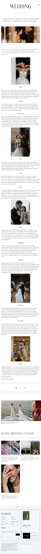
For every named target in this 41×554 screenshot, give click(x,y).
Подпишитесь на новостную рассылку (9, 531)
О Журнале (3, 517)
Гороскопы (23, 13)
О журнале (32, 1)
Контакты (36, 1)
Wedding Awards (14, 521)
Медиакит (13, 517)
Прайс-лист (13, 519)
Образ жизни (18, 13)
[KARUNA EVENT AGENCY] (17, 422)
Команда (3, 519)
